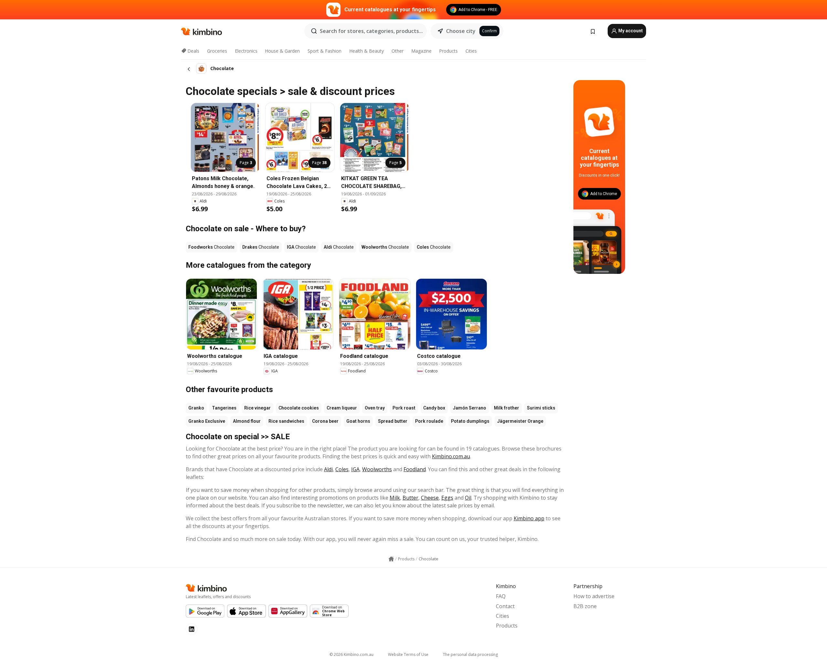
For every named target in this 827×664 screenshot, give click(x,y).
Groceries (217, 51)
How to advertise (593, 596)
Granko (196, 407)
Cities (471, 51)
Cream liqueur (342, 407)
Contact (505, 606)
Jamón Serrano (469, 407)
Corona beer (325, 421)
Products (448, 51)
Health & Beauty (366, 51)
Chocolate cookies (298, 407)
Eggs (447, 497)
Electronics (246, 51)
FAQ (501, 596)
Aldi (328, 469)
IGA (355, 469)
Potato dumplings (470, 421)
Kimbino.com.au (451, 456)
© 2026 (351, 654)
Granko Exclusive (206, 421)
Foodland (414, 469)
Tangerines (224, 407)
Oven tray (375, 407)
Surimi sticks (541, 407)
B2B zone (585, 606)
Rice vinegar (257, 407)
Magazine (421, 51)
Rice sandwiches (286, 421)
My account (630, 30)
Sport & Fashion (324, 51)
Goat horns (358, 421)
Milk (395, 497)
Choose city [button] (461, 31)
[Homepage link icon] (391, 559)
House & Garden (282, 51)
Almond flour (247, 421)
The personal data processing (470, 654)
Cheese (430, 497)
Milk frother (506, 407)
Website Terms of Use (408, 654)
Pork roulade (429, 421)
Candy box (434, 407)
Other (397, 51)
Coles (342, 469)
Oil (468, 497)
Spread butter (392, 421)
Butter (410, 497)
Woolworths (377, 469)
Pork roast (404, 407)
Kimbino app (529, 518)
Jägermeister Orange (520, 421)
